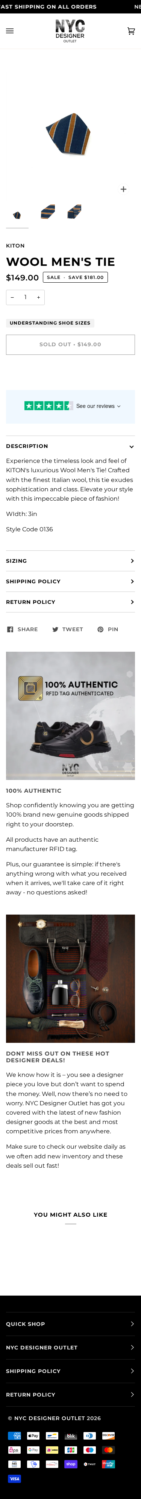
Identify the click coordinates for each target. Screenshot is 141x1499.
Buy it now (71, 376)
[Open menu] (17, 31)
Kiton (15, 246)
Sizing (16, 561)
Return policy (30, 602)
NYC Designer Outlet (49, 1418)
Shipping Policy (33, 581)
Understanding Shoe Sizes (50, 323)
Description (27, 446)
